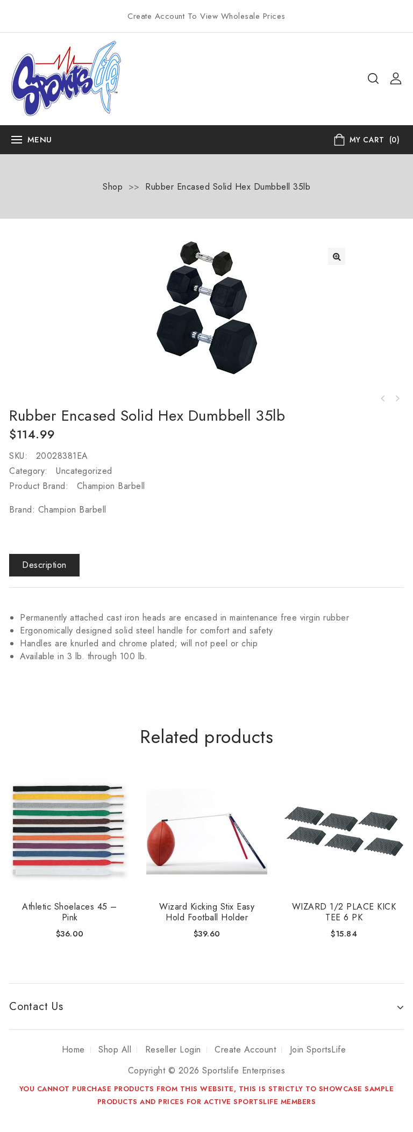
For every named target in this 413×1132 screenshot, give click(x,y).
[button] (336, 256)
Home (73, 1049)
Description (44, 565)
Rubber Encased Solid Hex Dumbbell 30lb (397, 399)
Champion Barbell (111, 486)
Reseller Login (173, 1049)
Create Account (245, 1049)
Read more (69, 879)
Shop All (114, 1049)
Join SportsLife (318, 1049)
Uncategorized (84, 471)
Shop (113, 187)
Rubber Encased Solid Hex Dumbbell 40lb (383, 399)
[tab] (44, 565)
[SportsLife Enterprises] (66, 77)
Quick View (115, 785)
